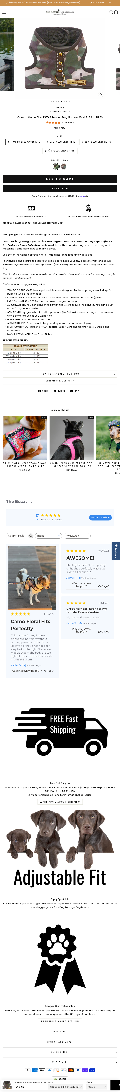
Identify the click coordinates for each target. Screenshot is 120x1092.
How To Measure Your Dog (60, 374)
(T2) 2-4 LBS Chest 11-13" (61, 141)
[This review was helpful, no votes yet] (99, 586)
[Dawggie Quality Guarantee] (60, 959)
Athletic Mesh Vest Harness (74, 274)
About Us (59, 1032)
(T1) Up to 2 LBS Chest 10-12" (24, 141)
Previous (56, 111)
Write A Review (100, 517)
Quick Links (59, 1052)
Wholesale (59, 1062)
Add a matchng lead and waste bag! (71, 254)
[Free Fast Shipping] (60, 736)
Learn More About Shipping (60, 802)
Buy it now (60, 188)
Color (60, 160)
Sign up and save (59, 1042)
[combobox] (48, 536)
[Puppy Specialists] (60, 853)
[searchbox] (17, 535)
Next (65, 111)
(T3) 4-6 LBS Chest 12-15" (97, 141)
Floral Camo (64, 166)
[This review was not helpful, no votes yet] (50, 670)
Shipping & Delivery (60, 381)
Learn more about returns (60, 1021)
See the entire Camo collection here (24, 254)
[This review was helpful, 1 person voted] (45, 670)
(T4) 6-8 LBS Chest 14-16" (60, 150)
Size (60, 136)
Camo (56, 166)
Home (59, 107)
